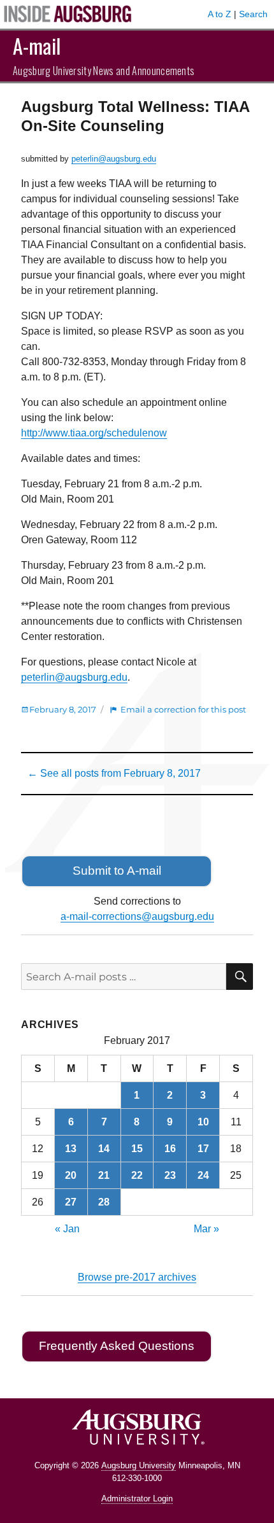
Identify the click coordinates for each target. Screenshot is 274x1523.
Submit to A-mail (117, 870)
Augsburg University (138, 1465)
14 (104, 1148)
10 (203, 1121)
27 (70, 1202)
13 (70, 1148)
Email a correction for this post (183, 709)
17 (203, 1148)
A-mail (37, 45)
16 (170, 1148)
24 (203, 1175)
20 (70, 1175)
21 (104, 1175)
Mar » (206, 1228)
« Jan (67, 1228)
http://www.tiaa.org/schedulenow (94, 433)
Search (253, 14)
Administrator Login (137, 1498)
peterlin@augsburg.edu (113, 158)
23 (170, 1175)
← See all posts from (114, 773)
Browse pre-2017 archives (137, 1277)
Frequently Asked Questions (116, 1346)
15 (137, 1148)
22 (137, 1175)
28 (104, 1202)
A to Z (219, 14)
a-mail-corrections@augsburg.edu (137, 916)
